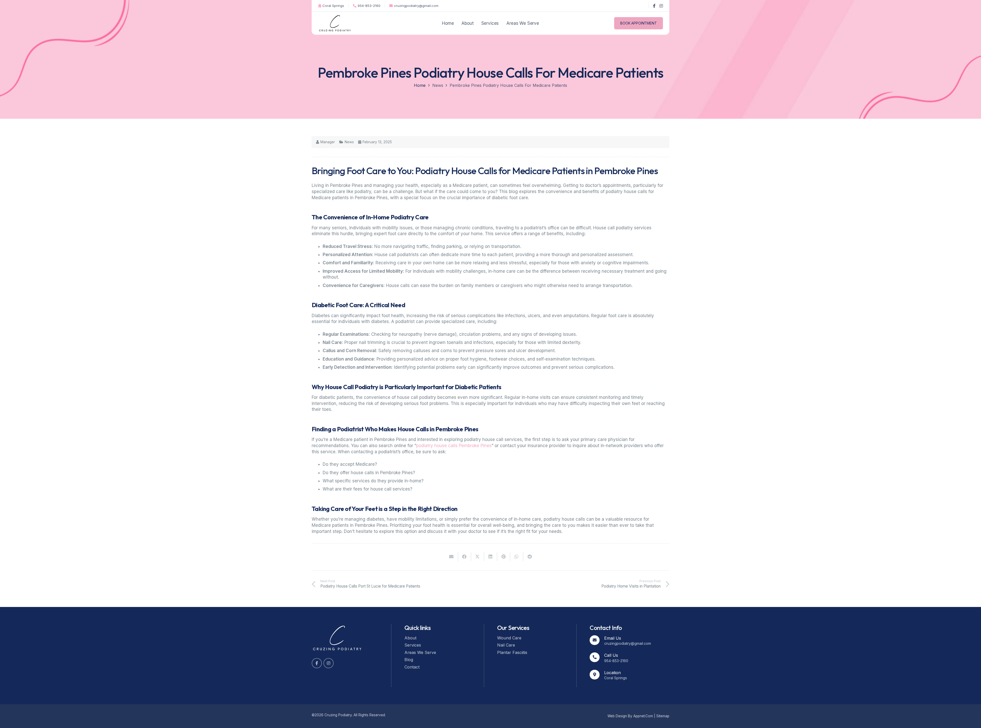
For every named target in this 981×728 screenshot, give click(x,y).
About (410, 637)
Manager (327, 142)
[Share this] (464, 556)
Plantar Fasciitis (512, 652)
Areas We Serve (420, 652)
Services (412, 645)
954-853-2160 (616, 661)
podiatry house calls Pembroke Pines (454, 445)
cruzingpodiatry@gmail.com (627, 643)
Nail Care (506, 645)
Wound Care (509, 637)
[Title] (317, 663)
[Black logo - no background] (335, 23)
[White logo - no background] (337, 638)
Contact (411, 667)
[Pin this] (503, 556)
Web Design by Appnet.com (630, 716)
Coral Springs (615, 678)
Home (420, 85)
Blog (408, 659)
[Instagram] (661, 6)
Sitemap (662, 716)
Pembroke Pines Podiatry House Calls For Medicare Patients (508, 85)
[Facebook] (654, 6)
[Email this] (451, 556)
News (437, 85)
